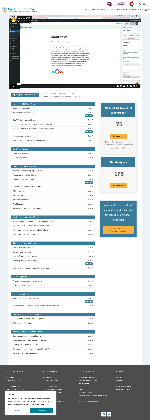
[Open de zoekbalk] (140, 4)
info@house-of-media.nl (52, 389)
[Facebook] (103, 414)
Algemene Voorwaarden (88, 401)
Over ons (119, 380)
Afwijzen (18, 410)
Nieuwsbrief (122, 10)
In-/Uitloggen (143, 10)
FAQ (80, 389)
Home (86, 10)
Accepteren (42, 410)
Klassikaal (111, 10)
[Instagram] (109, 414)
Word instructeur (123, 389)
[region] (30, 403)
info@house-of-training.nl (16, 389)
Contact (132, 10)
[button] (118, 136)
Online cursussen (98, 10)
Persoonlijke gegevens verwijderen (93, 395)
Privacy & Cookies (86, 392)
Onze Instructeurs (123, 386)
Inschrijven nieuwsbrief (88, 377)
